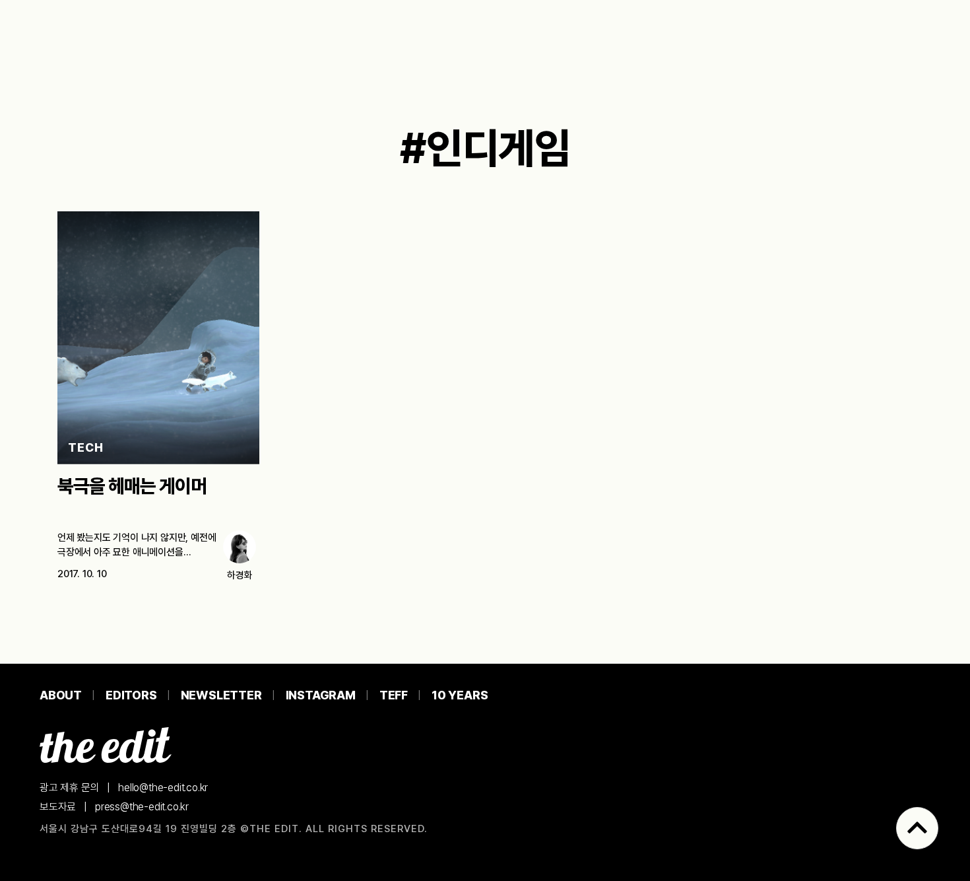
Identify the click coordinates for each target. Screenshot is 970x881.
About (61, 695)
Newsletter (221, 695)
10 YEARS (460, 695)
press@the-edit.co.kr (142, 806)
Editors (131, 695)
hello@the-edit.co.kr (163, 787)
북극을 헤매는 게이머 (132, 486)
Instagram (321, 695)
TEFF (393, 695)
